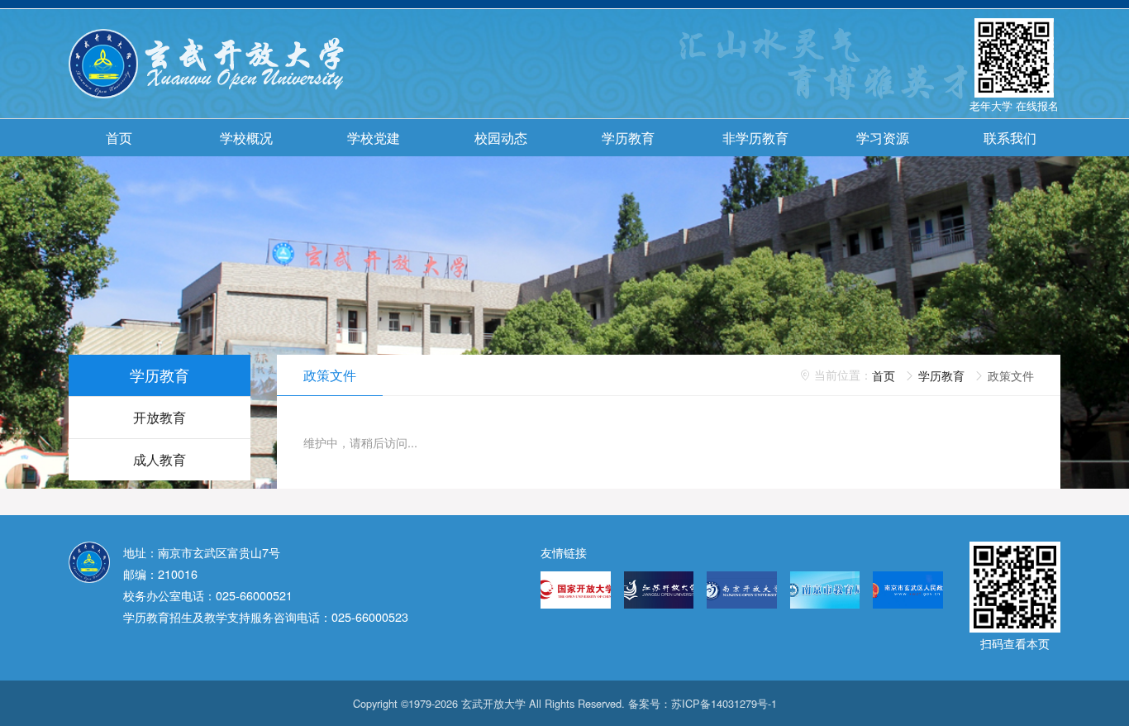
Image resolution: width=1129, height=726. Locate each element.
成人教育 (159, 459)
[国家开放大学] (576, 590)
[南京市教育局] (825, 590)
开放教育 (159, 417)
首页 (119, 137)
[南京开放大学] (742, 590)
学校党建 (373, 137)
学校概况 (246, 137)
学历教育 (628, 137)
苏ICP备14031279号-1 (724, 703)
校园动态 (500, 137)
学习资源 (882, 137)
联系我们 (1010, 137)
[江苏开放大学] (659, 590)
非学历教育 (755, 137)
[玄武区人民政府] (908, 590)
